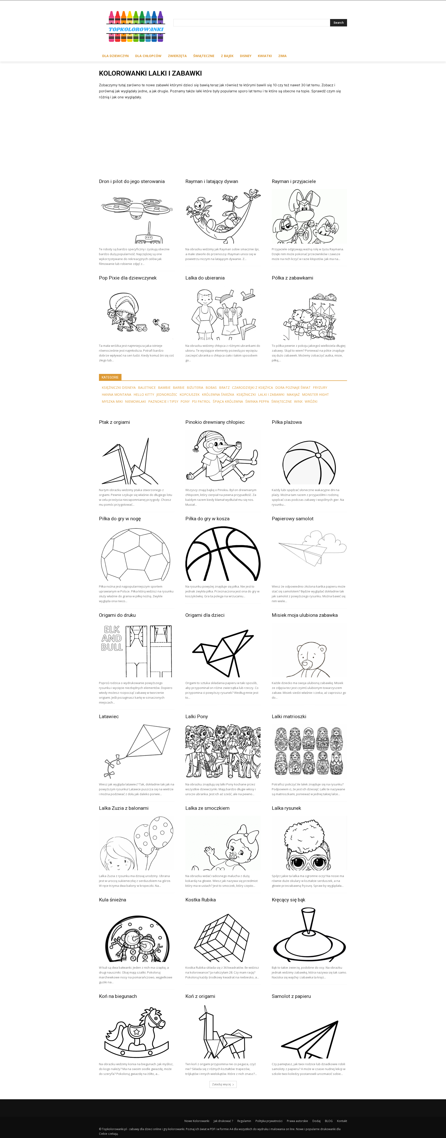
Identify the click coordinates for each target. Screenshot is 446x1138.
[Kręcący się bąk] (309, 934)
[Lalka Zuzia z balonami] (136, 843)
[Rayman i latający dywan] (223, 216)
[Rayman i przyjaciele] (309, 216)
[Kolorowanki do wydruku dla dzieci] (136, 27)
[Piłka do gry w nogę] (136, 553)
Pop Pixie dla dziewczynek (128, 278)
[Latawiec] (136, 751)
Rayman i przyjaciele (294, 181)
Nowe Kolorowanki (196, 1121)
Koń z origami (200, 996)
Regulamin (244, 1121)
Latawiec (109, 716)
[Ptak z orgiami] (136, 457)
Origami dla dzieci (205, 615)
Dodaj (316, 1121)
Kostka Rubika (200, 900)
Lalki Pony (196, 716)
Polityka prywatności (269, 1121)
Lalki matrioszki (289, 716)
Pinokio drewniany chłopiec (215, 422)
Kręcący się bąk (288, 900)
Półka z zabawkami (292, 278)
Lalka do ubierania (205, 278)
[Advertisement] (223, 143)
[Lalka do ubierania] (223, 313)
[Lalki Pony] (223, 751)
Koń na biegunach (118, 996)
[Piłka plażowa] (309, 457)
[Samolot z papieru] (309, 1031)
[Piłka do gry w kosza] (223, 553)
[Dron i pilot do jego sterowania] (136, 216)
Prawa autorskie (297, 1121)
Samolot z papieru (291, 996)
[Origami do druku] (136, 650)
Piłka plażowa (287, 422)
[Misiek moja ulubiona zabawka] (309, 650)
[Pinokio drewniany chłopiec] (223, 457)
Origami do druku (117, 615)
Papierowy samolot (293, 518)
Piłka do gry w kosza (207, 518)
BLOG (329, 1121)
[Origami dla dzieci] (223, 650)
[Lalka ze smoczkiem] (223, 843)
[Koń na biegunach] (136, 1031)
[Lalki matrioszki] (309, 751)
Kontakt (342, 1121)
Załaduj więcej (221, 1084)
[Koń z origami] (223, 1031)
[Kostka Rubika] (223, 934)
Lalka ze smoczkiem (207, 808)
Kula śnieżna (112, 900)
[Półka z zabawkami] (309, 313)
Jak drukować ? (223, 1121)
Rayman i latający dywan (211, 181)
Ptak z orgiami (114, 422)
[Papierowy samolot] (309, 553)
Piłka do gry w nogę (120, 518)
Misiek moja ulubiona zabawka (305, 615)
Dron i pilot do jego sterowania (132, 181)
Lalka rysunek (286, 808)
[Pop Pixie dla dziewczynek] (136, 313)
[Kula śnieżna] (136, 934)
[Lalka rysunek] (309, 843)
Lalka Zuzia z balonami (124, 808)
